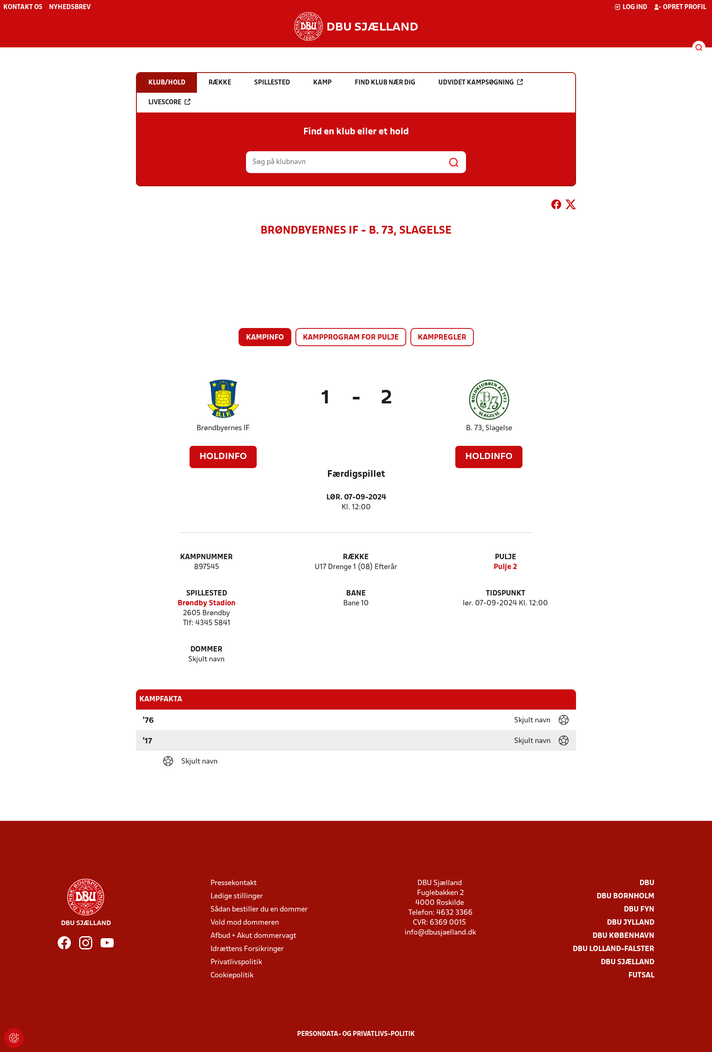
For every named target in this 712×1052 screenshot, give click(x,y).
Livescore (164, 102)
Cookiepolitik (232, 975)
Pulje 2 (505, 567)
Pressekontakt (234, 883)
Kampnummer (206, 557)
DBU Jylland (630, 922)
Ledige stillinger (237, 896)
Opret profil (684, 7)
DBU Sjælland (627, 962)
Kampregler (442, 337)
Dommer (206, 649)
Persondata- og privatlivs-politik (356, 1034)
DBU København (623, 936)
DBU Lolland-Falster (613, 949)
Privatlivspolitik (236, 962)
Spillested (206, 593)
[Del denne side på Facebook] (556, 206)
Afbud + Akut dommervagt (253, 936)
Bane (356, 593)
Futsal (641, 975)
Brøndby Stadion (207, 603)
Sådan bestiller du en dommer (259, 909)
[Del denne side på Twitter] (570, 206)
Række (356, 557)
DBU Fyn (639, 909)
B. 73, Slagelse (489, 428)
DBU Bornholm (625, 896)
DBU (646, 883)
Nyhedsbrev (70, 7)
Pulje (505, 557)
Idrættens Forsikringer (247, 949)
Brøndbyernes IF (223, 428)
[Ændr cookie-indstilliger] (14, 1038)
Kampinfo (265, 337)
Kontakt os (22, 7)
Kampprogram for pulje (351, 337)
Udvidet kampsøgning (476, 83)
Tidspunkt (505, 593)
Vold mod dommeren (245, 922)
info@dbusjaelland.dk (440, 932)
